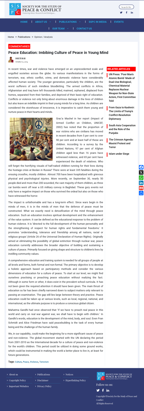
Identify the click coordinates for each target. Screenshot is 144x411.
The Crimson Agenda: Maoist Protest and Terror (121, 143)
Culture (18, 361)
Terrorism (44, 361)
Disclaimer (42, 380)
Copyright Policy (17, 380)
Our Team (58, 28)
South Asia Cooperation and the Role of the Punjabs (122, 129)
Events (119, 21)
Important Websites (18, 386)
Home (24, 21)
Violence (34, 361)
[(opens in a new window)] (121, 12)
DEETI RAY (20, 58)
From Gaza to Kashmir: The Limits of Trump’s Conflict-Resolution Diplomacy (122, 113)
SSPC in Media (98, 21)
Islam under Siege (119, 153)
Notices (69, 374)
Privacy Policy (44, 386)
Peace (26, 361)
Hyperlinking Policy (75, 380)
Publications (68, 21)
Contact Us (84, 28)
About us (41, 21)
